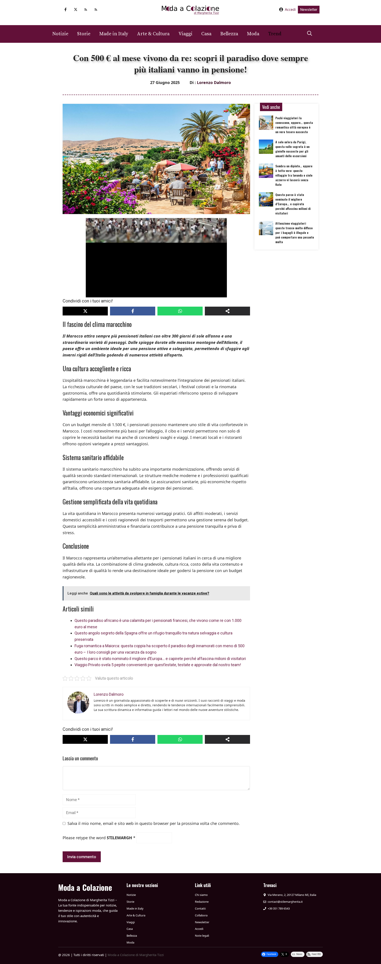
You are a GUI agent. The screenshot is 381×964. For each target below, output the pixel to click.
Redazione (202, 902)
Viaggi (185, 34)
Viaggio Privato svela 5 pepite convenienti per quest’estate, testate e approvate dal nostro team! (158, 664)
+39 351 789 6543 (279, 908)
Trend (275, 34)
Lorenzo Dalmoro (214, 82)
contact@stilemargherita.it (285, 902)
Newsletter (308, 9)
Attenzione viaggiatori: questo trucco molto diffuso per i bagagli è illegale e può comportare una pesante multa (294, 232)
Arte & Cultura (153, 34)
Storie (83, 34)
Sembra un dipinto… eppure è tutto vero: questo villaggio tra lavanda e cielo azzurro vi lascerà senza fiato (293, 175)
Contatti (200, 908)
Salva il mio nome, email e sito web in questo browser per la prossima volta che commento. (153, 823)
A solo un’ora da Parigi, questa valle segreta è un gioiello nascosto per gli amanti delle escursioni (292, 149)
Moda (253, 34)
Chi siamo (201, 895)
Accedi (290, 9)
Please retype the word (99, 837)
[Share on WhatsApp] (180, 311)
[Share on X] (85, 311)
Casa (206, 34)
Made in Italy (113, 34)
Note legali (202, 936)
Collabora (201, 915)
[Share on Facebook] (132, 311)
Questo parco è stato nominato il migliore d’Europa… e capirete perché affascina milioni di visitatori (160, 658)
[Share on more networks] (227, 311)
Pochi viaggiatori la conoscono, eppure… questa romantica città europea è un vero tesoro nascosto (294, 125)
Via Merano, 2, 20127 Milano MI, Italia (292, 895)
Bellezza (229, 34)
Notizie (60, 34)
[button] (309, 34)
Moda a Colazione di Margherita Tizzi (136, 955)
